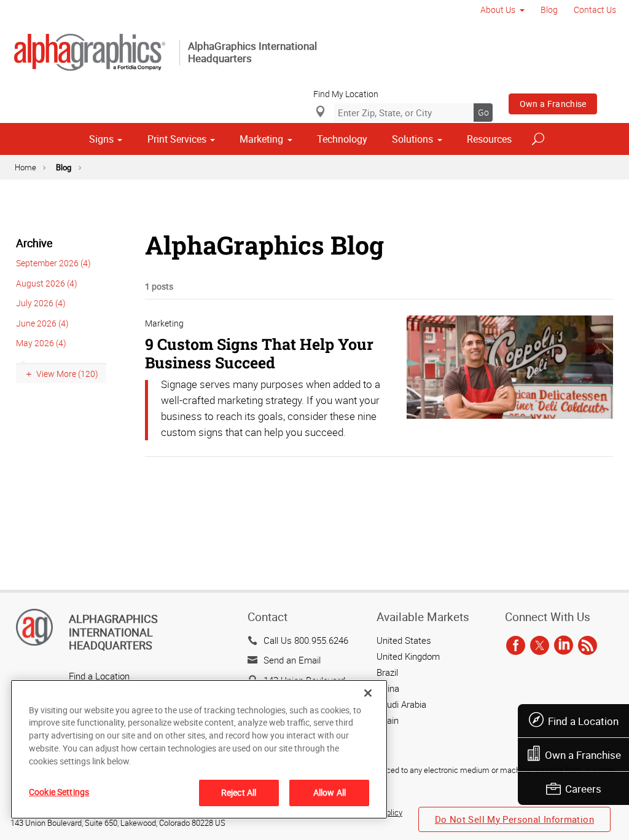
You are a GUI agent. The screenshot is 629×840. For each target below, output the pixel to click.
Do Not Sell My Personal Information (514, 819)
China (388, 688)
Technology (342, 139)
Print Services (176, 139)
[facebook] (515, 646)
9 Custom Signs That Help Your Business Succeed (259, 353)
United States (404, 640)
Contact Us (595, 9)
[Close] (367, 693)
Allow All (329, 792)
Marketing (261, 139)
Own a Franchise (553, 103)
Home (25, 167)
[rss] (587, 646)
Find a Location (583, 721)
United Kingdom (408, 656)
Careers (583, 789)
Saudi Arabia (401, 704)
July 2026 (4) (41, 303)
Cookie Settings (59, 792)
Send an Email (292, 660)
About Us (497, 9)
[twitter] (539, 646)
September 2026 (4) (53, 263)
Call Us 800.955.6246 (306, 640)
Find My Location (345, 94)
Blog (549, 9)
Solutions (412, 139)
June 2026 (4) (42, 323)
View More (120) (67, 373)
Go (483, 112)
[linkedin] (563, 646)
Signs (101, 139)
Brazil (387, 672)
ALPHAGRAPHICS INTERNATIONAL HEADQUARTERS (113, 631)
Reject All (238, 792)
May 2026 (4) (41, 343)
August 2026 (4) (46, 283)
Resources (489, 139)
